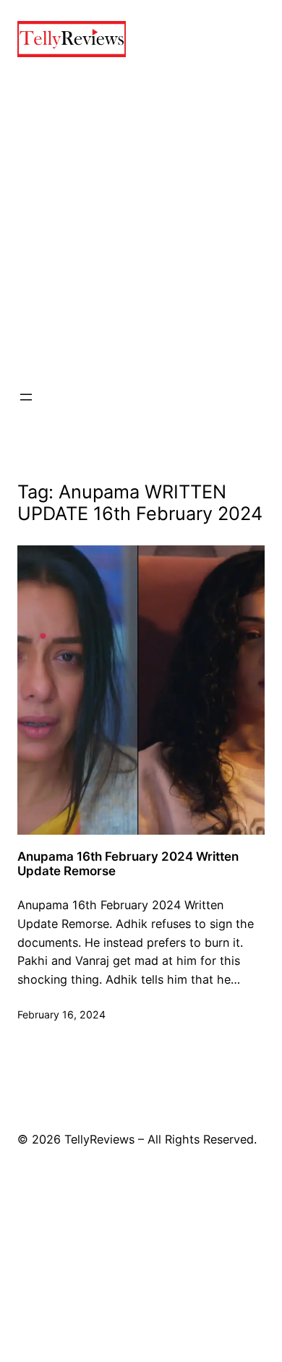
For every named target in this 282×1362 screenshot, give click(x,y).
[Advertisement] (141, 223)
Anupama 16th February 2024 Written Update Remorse (128, 863)
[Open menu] (26, 397)
